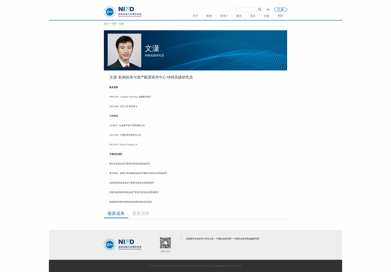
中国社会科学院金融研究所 (246, 238)
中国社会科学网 (224, 238)
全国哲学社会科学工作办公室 (200, 238)
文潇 (121, 23)
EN (268, 9)
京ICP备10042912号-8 (180, 266)
